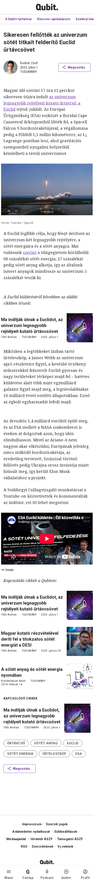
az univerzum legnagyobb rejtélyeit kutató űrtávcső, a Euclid (41, 103)
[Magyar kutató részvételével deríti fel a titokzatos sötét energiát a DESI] (80, 641)
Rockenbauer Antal (13, 680)
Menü (8, 878)
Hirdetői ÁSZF (42, 839)
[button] (16, 743)
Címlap (27, 878)
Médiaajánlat (16, 839)
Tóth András (9, 337)
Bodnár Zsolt (29, 63)
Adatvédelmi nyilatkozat (31, 832)
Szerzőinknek (42, 846)
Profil (85, 878)
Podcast (47, 878)
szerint (30, 252)
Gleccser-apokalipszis (53, 19)
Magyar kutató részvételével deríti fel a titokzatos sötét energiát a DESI (29, 639)
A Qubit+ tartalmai (18, 19)
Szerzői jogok (57, 824)
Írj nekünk (65, 846)
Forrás (9, 569)
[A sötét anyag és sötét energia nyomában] (80, 676)
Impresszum (32, 824)
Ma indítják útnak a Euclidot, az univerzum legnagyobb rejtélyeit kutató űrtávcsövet (32, 325)
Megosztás (76, 67)
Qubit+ (66, 878)
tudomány (28, 71)
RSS (24, 846)
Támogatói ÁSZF (70, 839)
